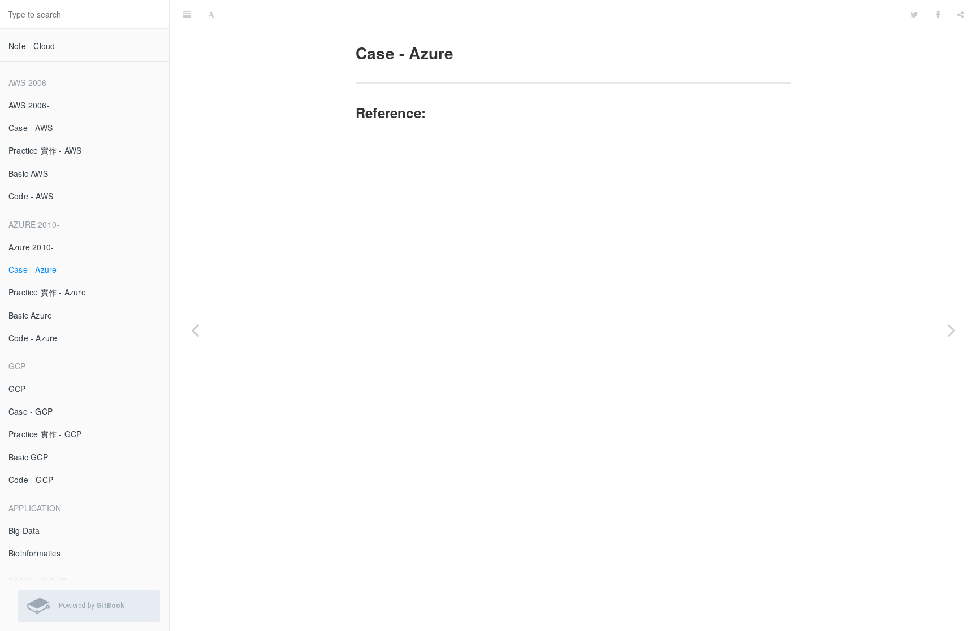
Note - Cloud (31, 45)
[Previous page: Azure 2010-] (195, 329)
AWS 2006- (29, 105)
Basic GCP (28, 457)
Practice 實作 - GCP (44, 433)
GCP (17, 388)
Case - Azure (32, 269)
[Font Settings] (211, 14)
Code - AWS (30, 196)
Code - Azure (32, 337)
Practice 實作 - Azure (47, 292)
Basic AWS (28, 173)
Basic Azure (30, 315)
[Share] (960, 14)
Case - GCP (30, 411)
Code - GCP (30, 479)
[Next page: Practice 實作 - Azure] (951, 329)
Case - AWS (30, 127)
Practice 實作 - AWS (44, 150)
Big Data (24, 530)
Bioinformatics (34, 553)
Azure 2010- (31, 247)
